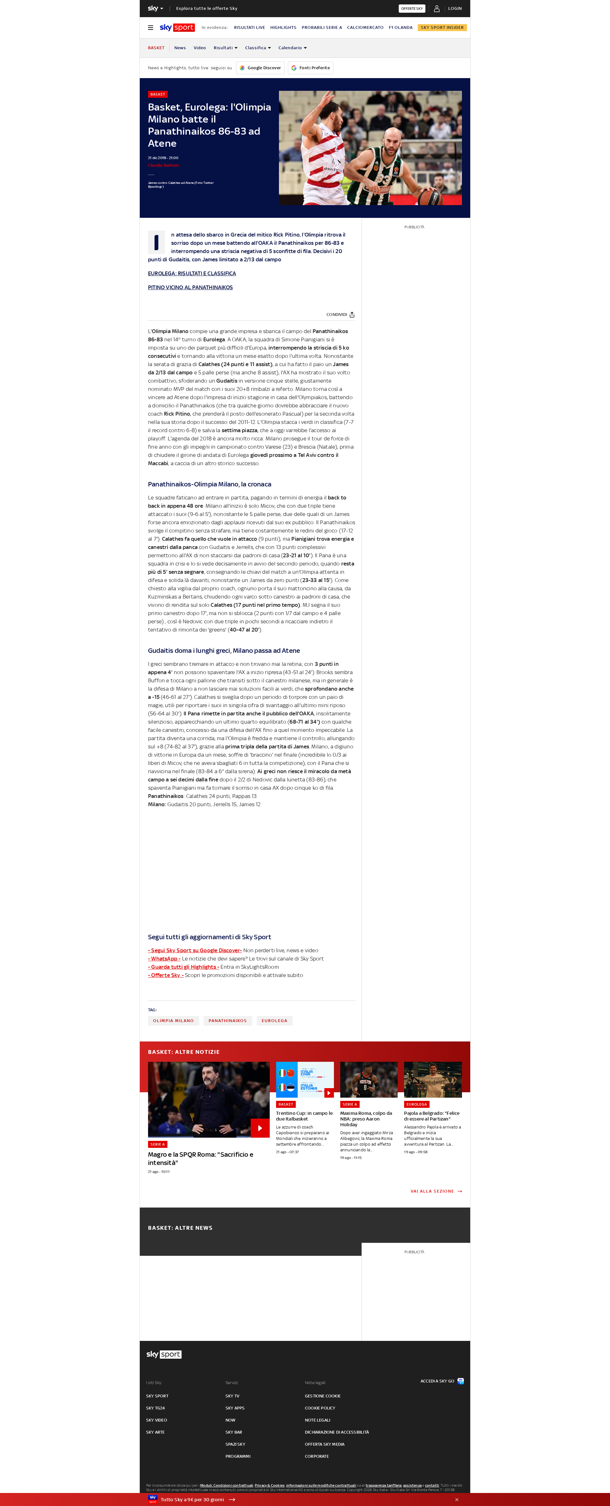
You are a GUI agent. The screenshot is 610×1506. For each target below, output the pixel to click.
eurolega (275, 1020)
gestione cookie (323, 1396)
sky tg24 (155, 1408)
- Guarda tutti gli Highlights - (183, 967)
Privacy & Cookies (270, 1485)
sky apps (235, 1408)
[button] (295, 1499)
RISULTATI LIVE (249, 27)
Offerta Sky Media (324, 1444)
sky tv (232, 1396)
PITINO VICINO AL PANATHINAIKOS (190, 287)
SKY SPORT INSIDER (442, 27)
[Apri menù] (150, 27)
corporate (317, 1456)
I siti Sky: (154, 1382)
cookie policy (320, 1408)
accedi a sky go (437, 1381)
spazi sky (235, 1444)
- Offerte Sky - (166, 975)
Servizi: (232, 1382)
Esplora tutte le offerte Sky (207, 8)
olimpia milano (173, 1020)
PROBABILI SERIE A (322, 27)
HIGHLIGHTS (283, 27)
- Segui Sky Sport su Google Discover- (195, 950)
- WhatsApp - (164, 958)
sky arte (155, 1432)
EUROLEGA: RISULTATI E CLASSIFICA (192, 273)
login (455, 8)
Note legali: (315, 1382)
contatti (432, 1485)
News (180, 47)
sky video (156, 1420)
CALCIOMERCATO (365, 27)
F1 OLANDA (401, 27)
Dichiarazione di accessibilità (337, 1432)
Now (231, 1420)
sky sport (157, 1396)
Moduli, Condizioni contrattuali (226, 1485)
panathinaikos (228, 1020)
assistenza (412, 1485)
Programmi (238, 1456)
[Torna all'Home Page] (177, 27)
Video (200, 47)
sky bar (234, 1432)
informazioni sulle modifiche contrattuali (321, 1485)
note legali (317, 1420)
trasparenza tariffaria (384, 1485)
